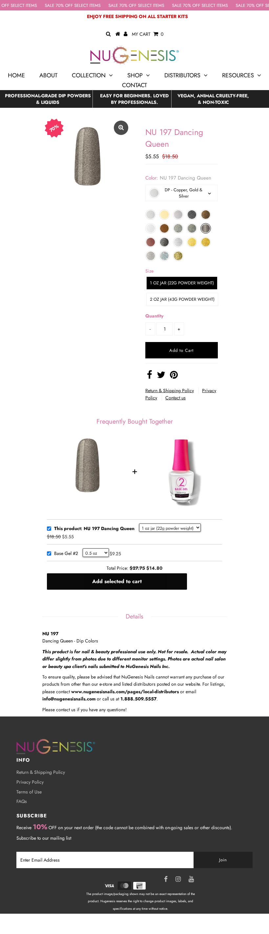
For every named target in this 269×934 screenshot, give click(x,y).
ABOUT (48, 75)
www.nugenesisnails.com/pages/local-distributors (125, 691)
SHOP (135, 75)
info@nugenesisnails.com (68, 699)
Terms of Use (29, 792)
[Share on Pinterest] (174, 376)
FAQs (21, 801)
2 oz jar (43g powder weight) (182, 299)
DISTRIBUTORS (182, 75)
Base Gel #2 (66, 554)
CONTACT (134, 85)
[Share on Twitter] (161, 376)
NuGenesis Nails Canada (148, 923)
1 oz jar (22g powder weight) (182, 283)
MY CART (147, 34)
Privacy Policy (30, 782)
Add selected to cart (117, 581)
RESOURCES (238, 75)
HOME (16, 75)
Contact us (175, 397)
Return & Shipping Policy (169, 390)
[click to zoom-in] (121, 128)
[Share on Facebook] (149, 376)
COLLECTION (89, 75)
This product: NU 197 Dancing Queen (94, 529)
